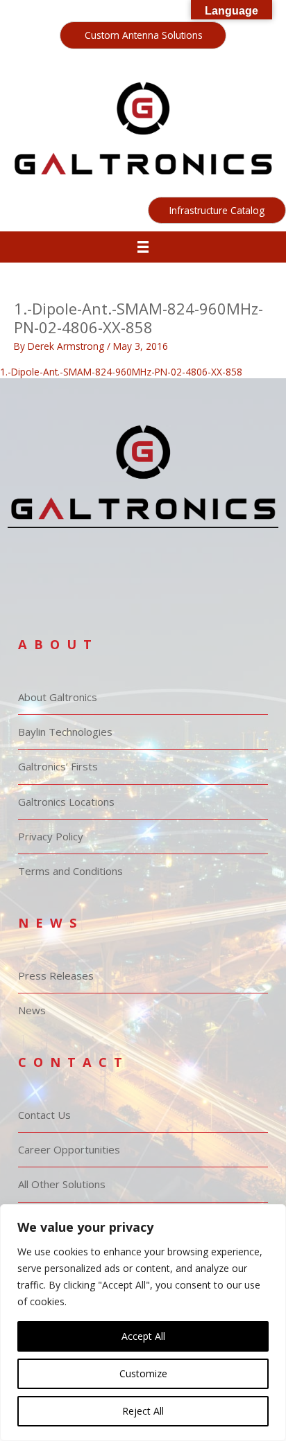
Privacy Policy (50, 836)
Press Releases (56, 975)
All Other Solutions (62, 1184)
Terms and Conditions (70, 871)
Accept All (143, 1336)
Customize (143, 1373)
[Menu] (143, 247)
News (32, 1010)
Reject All (143, 1410)
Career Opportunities (69, 1149)
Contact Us (44, 1115)
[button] (143, 35)
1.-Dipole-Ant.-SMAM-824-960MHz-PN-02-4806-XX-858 (121, 371)
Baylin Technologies (65, 732)
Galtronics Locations (66, 801)
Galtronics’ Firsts (58, 766)
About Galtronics (57, 697)
